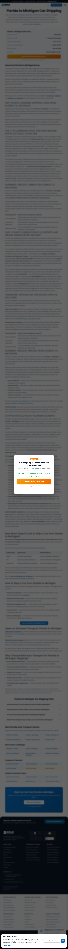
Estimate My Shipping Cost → (34, 481)
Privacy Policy (7, 945)
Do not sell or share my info (52, 941)
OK (63, 941)
